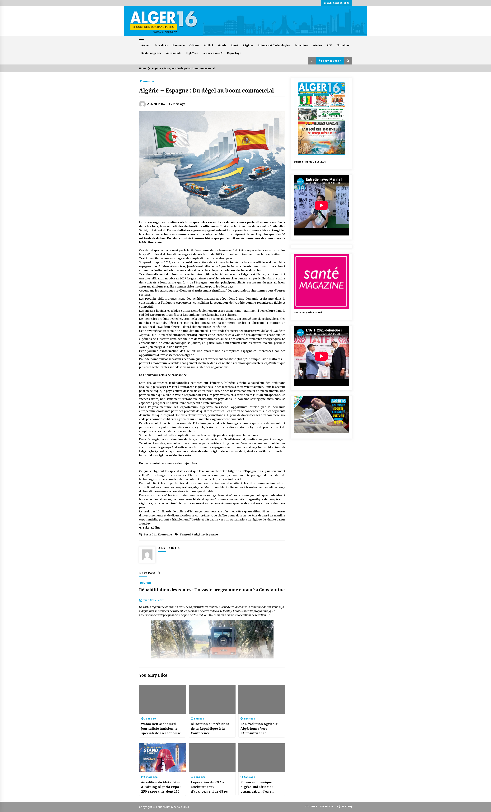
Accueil (145, 45)
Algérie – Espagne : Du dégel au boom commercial (206, 90)
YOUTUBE (311, 806)
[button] (312, 60)
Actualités (161, 45)
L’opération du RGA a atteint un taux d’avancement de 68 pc (209, 786)
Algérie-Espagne (206, 534)
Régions (248, 45)
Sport (234, 45)
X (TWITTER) (344, 806)
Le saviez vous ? (212, 53)
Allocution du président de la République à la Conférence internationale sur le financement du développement (210, 728)
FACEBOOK (326, 806)
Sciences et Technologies (274, 45)
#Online (317, 45)
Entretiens (301, 45)
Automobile (173, 53)
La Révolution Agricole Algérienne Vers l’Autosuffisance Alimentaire (259, 728)
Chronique (342, 45)
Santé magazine (151, 53)
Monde (222, 45)
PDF (329, 45)
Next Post (147, 573)
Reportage (234, 53)
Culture (194, 45)
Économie (178, 45)
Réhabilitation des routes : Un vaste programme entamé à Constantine (212, 590)
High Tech (192, 53)
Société (208, 45)
